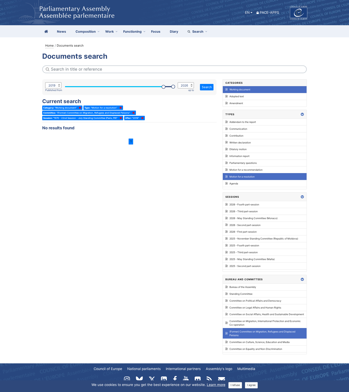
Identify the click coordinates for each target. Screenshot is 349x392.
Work (109, 31)
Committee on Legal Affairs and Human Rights (255, 307)
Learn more (216, 385)
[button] (302, 114)
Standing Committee (240, 293)
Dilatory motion (238, 149)
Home (49, 45)
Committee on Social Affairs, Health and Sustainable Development (266, 314)
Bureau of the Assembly (242, 287)
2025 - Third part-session (243, 252)
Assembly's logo (219, 369)
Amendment (236, 103)
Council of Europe (108, 369)
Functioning (132, 31)
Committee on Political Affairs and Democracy (255, 300)
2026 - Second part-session (245, 225)
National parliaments (144, 369)
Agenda (233, 183)
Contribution (236, 135)
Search (197, 31)
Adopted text (236, 96)
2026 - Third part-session (243, 211)
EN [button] (247, 12)
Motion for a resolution (242, 176)
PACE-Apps (269, 12)
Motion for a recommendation (246, 169)
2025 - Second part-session (245, 266)
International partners (183, 369)
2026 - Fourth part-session (244, 204)
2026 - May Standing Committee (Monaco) (253, 218)
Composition (86, 31)
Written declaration (240, 142)
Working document (239, 89)
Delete (79, 108)
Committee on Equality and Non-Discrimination (255, 348)
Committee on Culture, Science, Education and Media (259, 342)
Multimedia (246, 369)
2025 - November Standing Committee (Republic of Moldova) (263, 238)
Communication (238, 128)
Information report (239, 156)
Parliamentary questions (243, 162)
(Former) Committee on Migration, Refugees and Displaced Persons (262, 333)
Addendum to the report (242, 121)
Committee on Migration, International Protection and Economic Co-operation (265, 323)
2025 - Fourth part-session (244, 245)
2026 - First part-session (243, 231)
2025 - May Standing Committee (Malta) (252, 259)
